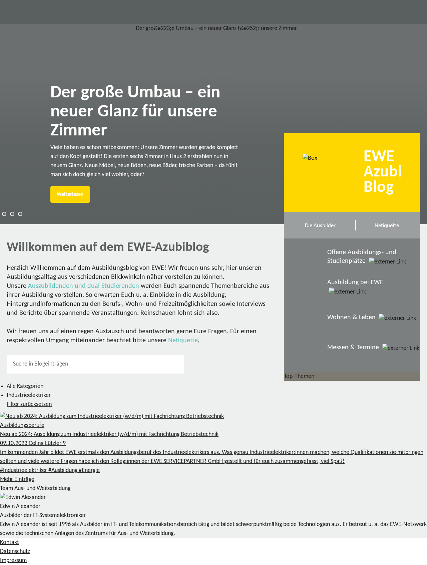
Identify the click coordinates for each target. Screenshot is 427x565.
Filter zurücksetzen (29, 404)
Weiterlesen (70, 194)
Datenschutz (15, 551)
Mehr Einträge (17, 479)
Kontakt (9, 542)
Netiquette (183, 340)
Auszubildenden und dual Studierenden (83, 286)
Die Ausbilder (320, 225)
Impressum (13, 560)
